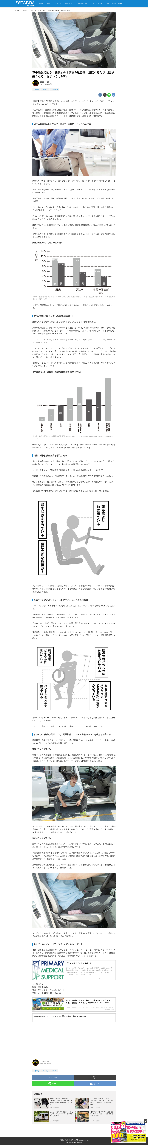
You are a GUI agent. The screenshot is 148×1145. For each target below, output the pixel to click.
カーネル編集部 (46, 84)
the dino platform (76, 1142)
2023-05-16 (44, 82)
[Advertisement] (74, 1040)
